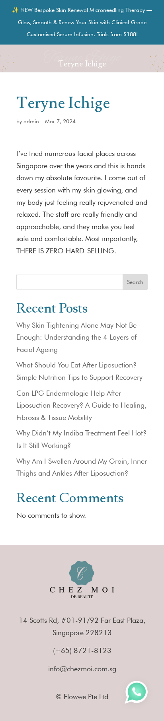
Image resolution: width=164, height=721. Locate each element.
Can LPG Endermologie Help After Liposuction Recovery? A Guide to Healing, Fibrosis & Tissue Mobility (81, 405)
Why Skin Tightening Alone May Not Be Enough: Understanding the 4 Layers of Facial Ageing (76, 337)
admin (31, 121)
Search (135, 282)
